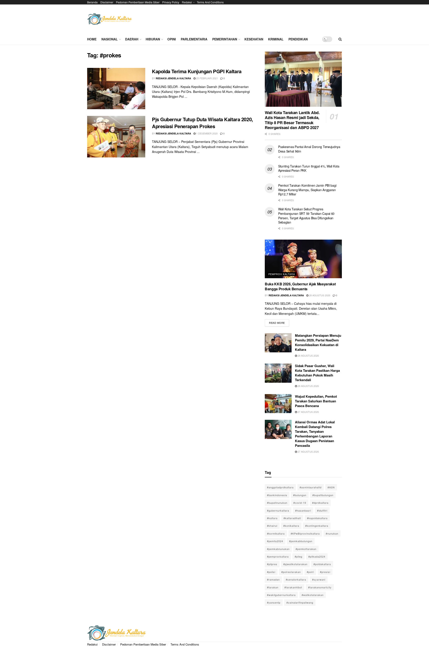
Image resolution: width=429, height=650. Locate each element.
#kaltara (272, 518)
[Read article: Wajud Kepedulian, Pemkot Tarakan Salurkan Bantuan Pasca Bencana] (278, 403)
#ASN (331, 487)
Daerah (131, 39)
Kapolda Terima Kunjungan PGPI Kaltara (197, 71)
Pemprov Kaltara (281, 274)
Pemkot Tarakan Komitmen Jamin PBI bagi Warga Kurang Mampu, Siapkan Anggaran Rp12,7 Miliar (307, 189)
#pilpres (272, 564)
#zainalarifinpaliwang (299, 602)
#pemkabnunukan (278, 549)
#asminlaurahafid (311, 487)
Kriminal (276, 39)
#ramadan (273, 579)
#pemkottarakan (306, 549)
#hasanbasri (303, 510)
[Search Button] (340, 39)
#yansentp (273, 602)
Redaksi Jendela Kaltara (173, 78)
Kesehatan (253, 39)
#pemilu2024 (275, 541)
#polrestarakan (291, 572)
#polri (310, 572)
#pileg (298, 556)
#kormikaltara (276, 533)
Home (92, 39)
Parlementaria (194, 39)
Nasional (109, 39)
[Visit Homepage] (109, 19)
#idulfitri (322, 510)
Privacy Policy (170, 2)
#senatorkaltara (296, 579)
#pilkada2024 (316, 556)
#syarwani (318, 579)
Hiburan (153, 39)
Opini (171, 39)
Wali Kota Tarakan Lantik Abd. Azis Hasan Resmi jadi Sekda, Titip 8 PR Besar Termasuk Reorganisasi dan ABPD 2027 (292, 120)
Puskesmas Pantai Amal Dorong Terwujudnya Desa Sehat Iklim (309, 148)
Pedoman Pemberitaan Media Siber (138, 2)
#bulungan (299, 495)
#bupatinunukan (277, 502)
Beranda (92, 2)
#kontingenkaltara (316, 525)
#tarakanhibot (293, 587)
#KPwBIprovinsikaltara (305, 533)
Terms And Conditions (210, 2)
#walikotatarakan (313, 595)
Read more (279, 321)
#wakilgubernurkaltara (281, 595)
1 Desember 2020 (207, 133)
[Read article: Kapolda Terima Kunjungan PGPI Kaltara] (116, 88)
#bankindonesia (277, 495)
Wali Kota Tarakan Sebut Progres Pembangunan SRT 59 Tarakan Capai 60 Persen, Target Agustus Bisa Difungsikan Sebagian (306, 215)
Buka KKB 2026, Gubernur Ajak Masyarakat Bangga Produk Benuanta (300, 286)
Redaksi (187, 2)
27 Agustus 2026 (308, 412)
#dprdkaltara (320, 502)
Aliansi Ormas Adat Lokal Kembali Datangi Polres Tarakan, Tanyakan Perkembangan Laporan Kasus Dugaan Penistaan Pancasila (315, 434)
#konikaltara (291, 525)
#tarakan (272, 587)
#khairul (272, 525)
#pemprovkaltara (278, 556)
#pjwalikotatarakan (295, 564)
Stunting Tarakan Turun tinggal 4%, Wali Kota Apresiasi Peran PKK (308, 168)
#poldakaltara (322, 564)
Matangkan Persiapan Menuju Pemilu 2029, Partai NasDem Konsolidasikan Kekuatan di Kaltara (318, 342)
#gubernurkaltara (278, 510)
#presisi (325, 572)
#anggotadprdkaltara (280, 487)
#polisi (271, 572)
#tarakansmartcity (320, 587)
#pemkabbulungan (300, 541)
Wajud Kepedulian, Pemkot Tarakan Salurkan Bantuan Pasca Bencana (316, 401)
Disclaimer (106, 2)
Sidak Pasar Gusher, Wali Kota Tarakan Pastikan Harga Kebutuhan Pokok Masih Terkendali (317, 372)
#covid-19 (299, 502)
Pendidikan (298, 39)
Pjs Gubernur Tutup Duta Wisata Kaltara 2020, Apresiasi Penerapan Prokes (202, 123)
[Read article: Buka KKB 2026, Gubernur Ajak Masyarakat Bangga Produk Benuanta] (303, 259)
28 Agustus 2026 (319, 295)
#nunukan (332, 533)
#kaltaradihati (292, 518)
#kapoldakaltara (317, 518)
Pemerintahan (224, 39)
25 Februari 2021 (207, 78)
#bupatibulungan (322, 495)
